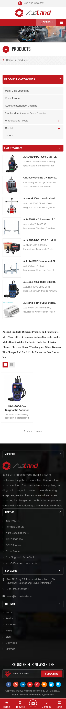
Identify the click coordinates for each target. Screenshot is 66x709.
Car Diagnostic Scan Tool (20, 557)
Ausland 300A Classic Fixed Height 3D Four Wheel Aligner (40, 199)
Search (47, 22)
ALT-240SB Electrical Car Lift (21, 563)
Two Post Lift (12, 521)
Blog (8, 637)
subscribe (51, 674)
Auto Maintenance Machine (21, 106)
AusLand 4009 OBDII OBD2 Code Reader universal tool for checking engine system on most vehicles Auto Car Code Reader (40, 282)
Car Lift (9, 128)
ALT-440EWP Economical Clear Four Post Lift (40, 261)
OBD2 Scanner (14, 545)
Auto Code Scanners (17, 533)
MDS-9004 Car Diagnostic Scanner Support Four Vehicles (17, 408)
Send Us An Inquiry (33, 703)
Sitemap (10, 649)
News (9, 631)
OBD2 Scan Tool (14, 539)
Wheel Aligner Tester (17, 121)
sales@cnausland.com (19, 596)
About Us (11, 625)
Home (9, 60)
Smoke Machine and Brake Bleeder (25, 113)
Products (11, 618)
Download (11, 643)
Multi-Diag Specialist (17, 91)
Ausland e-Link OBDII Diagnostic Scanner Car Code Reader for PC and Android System (40, 303)
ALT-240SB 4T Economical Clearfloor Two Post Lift (40, 219)
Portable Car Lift (15, 527)
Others (9, 136)
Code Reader (13, 98)
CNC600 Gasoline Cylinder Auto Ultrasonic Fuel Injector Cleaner (40, 178)
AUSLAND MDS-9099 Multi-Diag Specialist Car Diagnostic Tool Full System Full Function (40, 157)
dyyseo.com (48, 694)
